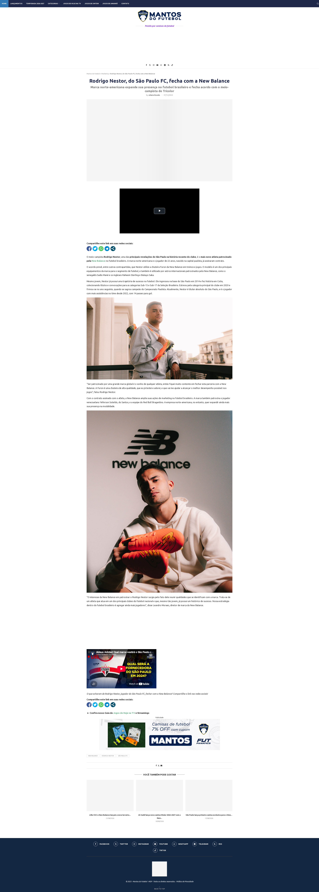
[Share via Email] (161, 766)
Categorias (53, 3)
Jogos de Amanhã (110, 3)
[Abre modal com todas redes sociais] (113, 248)
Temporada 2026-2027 (35, 3)
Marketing (105, 74)
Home (4, 3)
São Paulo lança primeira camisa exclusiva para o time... (209, 815)
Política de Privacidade (184, 882)
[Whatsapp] (161, 65)
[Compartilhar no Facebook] (89, 248)
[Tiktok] (172, 65)
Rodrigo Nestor (108, 756)
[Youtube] (157, 65)
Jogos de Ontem (92, 3)
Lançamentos (16, 3)
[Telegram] (165, 65)
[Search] (318, 3)
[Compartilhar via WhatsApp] (101, 248)
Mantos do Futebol (93, 74)
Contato (125, 3)
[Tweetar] (95, 248)
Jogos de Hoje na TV (72, 3)
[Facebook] (146, 65)
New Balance (93, 756)
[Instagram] (153, 65)
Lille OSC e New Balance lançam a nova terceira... (110, 815)
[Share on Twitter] (159, 766)
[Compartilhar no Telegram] (107, 248)
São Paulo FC (123, 756)
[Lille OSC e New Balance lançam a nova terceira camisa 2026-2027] (110, 795)
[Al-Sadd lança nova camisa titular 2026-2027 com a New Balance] (159, 795)
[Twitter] (150, 65)
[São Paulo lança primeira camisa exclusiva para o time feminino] (208, 795)
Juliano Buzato (154, 95)
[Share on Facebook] (156, 766)
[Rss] (168, 65)
